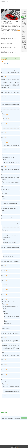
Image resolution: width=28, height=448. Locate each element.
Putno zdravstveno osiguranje (23, 37)
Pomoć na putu (23, 38)
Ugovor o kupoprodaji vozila (24, 42)
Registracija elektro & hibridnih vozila (24, 22)
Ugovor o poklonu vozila (24, 43)
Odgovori (6, 76)
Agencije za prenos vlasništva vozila (24, 51)
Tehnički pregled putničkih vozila (24, 11)
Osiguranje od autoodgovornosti (23, 32)
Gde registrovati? (8, 1)
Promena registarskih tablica (24, 24)
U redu (14, 446)
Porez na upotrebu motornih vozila (23, 47)
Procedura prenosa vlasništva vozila (24, 44)
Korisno (10, 4)
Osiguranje (22, 1)
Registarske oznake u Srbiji (24, 30)
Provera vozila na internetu (23, 49)
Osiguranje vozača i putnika (24, 34)
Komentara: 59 (10, 23)
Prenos (7, 4)
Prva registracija (23, 19)
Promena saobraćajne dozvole (24, 23)
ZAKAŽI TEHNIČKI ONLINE (23, 17)
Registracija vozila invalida (23, 21)
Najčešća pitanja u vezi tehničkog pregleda (24, 15)
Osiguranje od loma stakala (24, 35)
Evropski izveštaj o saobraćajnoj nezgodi (24, 40)
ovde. (17, 447)
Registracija (16, 1)
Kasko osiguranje (23, 36)
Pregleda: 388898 (6, 23)
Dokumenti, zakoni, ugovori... (24, 28)
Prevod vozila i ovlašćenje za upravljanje (24, 48)
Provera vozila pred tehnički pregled (24, 13)
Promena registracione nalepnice (24, 26)
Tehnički (19, 1)
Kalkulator (13, 1)
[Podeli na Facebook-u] (6, 63)
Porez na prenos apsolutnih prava (23, 46)
